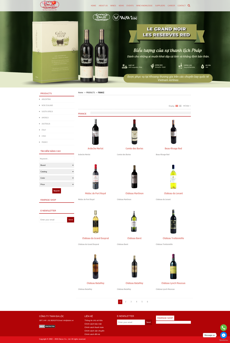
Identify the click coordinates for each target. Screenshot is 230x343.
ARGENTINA (46, 99)
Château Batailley (95, 283)
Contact (182, 6)
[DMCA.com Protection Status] (47, 326)
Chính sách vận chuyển (94, 331)
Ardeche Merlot (95, 148)
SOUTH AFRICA (47, 111)
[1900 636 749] (223, 327)
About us (103, 6)
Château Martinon (134, 193)
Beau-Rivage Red (173, 148)
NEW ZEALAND (47, 105)
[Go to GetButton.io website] (223, 340)
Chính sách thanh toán (94, 327)
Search (57, 191)
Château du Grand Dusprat (95, 238)
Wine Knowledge (144, 6)
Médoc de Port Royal (95, 193)
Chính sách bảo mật (93, 324)
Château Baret (134, 238)
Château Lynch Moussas (173, 283)
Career (171, 6)
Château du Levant (173, 193)
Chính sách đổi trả (92, 334)
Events (130, 6)
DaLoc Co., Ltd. (65, 339)
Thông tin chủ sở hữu (94, 320)
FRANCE (45, 142)
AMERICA (45, 118)
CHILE (44, 136)
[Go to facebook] (223, 335)
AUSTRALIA (46, 124)
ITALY (44, 130)
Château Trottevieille (173, 238)
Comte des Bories (134, 148)
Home (93, 6)
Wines (113, 6)
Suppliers (160, 6)
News (121, 6)
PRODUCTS (90, 93)
